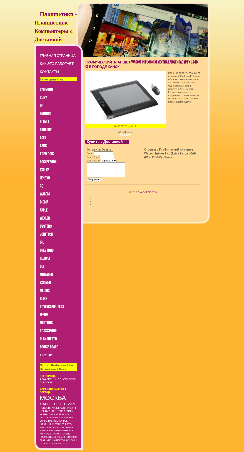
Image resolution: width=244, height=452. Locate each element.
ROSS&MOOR (48, 331)
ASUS (43, 146)
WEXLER (45, 218)
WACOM (45, 194)
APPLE (44, 210)
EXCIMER (45, 282)
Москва (53, 398)
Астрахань (45, 443)
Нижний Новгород (51, 411)
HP (41, 105)
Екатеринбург (67, 407)
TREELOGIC (47, 154)
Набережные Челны (66, 440)
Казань (44, 414)
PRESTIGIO (47, 250)
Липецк (63, 443)
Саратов (56, 424)
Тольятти (67, 424)
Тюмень (65, 434)
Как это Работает (57, 63)
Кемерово (71, 437)
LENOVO (45, 178)
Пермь (69, 417)
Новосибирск (49, 407)
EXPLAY (44, 170)
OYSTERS (46, 226)
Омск (52, 414)
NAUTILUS (46, 323)
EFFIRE (44, 315)
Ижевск (44, 430)
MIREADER (46, 274)
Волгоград (46, 420)
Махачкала (67, 427)
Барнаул (56, 427)
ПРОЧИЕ (47, 355)
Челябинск (62, 414)
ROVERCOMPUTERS (52, 306)
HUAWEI (45, 258)
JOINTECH (46, 234)
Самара (68, 411)
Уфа (62, 417)
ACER (43, 138)
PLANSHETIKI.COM (147, 192)
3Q (41, 186)
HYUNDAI (45, 113)
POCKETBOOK (48, 162)
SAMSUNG (46, 89)
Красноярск (60, 420)
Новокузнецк (47, 437)
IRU (42, 242)
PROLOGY (46, 129)
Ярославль (55, 430)
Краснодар (45, 427)
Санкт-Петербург (58, 404)
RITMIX (44, 121)
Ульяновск (67, 430)
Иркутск (56, 434)
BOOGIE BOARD (49, 347)
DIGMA (44, 202)
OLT (42, 266)
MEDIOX (45, 290)
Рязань (44, 440)
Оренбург (60, 437)
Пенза (51, 440)
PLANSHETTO (48, 339)
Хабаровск (45, 434)
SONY (43, 97)
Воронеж (45, 424)
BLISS (43, 298)
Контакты (49, 71)
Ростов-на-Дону (50, 417)
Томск (55, 443)
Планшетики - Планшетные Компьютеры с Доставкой (55, 27)
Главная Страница (58, 55)
